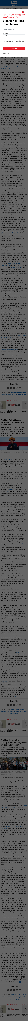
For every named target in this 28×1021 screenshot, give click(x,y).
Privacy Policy (6, 53)
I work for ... (6, 33)
